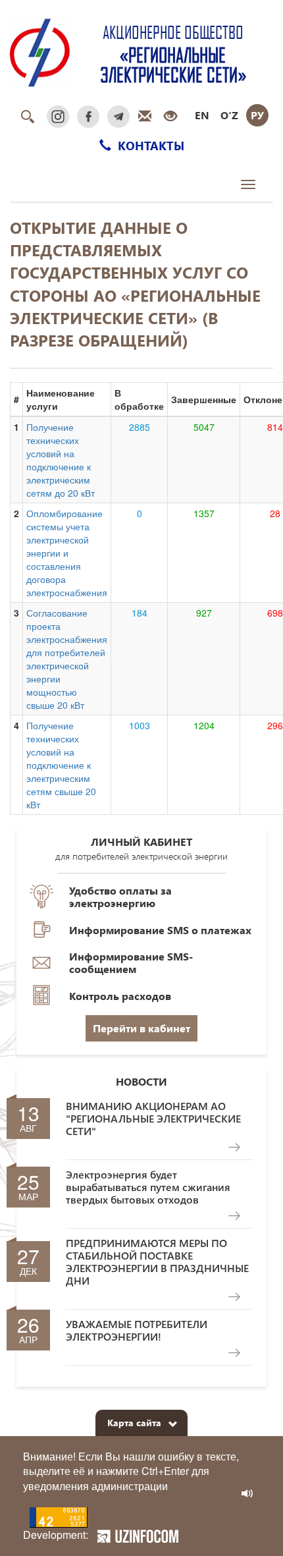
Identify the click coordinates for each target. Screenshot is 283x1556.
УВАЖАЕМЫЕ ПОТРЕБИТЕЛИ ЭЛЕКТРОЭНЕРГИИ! (136, 1330)
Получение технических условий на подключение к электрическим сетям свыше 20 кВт (61, 765)
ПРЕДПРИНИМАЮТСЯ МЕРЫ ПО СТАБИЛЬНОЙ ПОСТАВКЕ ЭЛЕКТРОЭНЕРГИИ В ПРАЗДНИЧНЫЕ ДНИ (157, 1261)
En (202, 115)
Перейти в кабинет (141, 1028)
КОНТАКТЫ (149, 145)
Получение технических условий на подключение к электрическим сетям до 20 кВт (60, 459)
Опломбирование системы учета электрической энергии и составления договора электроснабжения (66, 553)
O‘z (229, 115)
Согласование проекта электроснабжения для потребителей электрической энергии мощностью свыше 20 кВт (66, 658)
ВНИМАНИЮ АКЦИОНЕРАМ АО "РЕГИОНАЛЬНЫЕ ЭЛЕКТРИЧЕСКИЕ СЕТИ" (153, 1118)
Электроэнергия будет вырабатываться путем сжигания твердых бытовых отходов (148, 1187)
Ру (257, 115)
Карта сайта (134, 1422)
